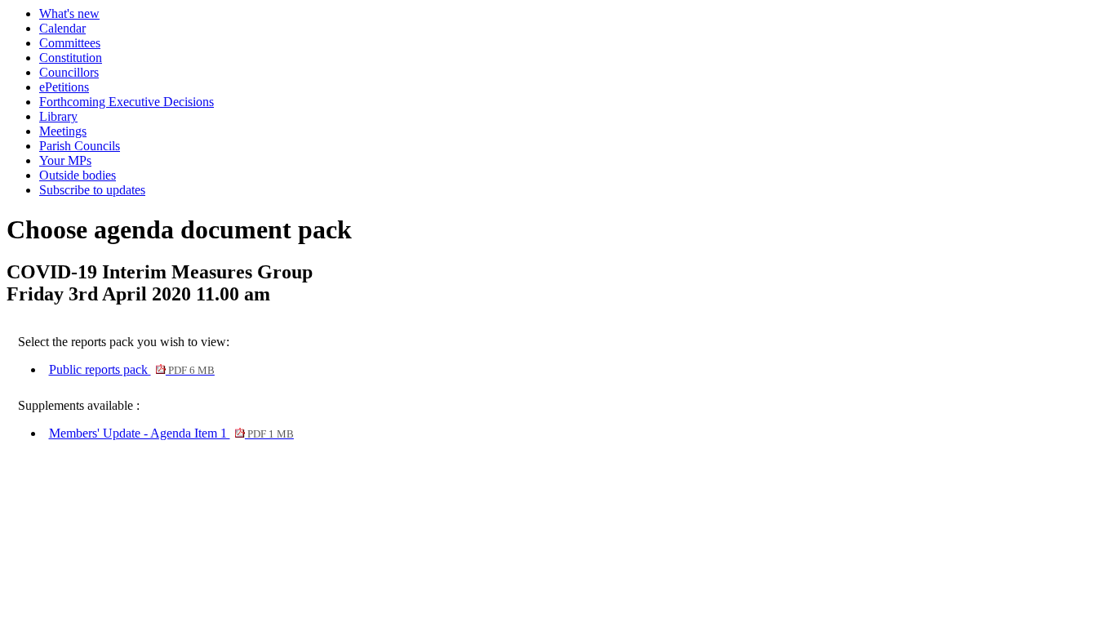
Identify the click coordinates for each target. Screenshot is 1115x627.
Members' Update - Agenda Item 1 (171, 433)
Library (58, 116)
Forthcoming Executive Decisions (126, 102)
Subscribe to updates (92, 190)
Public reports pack (132, 369)
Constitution (70, 57)
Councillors (69, 72)
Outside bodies (77, 175)
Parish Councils (79, 146)
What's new (69, 13)
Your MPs (65, 160)
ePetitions (64, 87)
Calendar (62, 28)
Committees (69, 43)
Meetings (63, 131)
